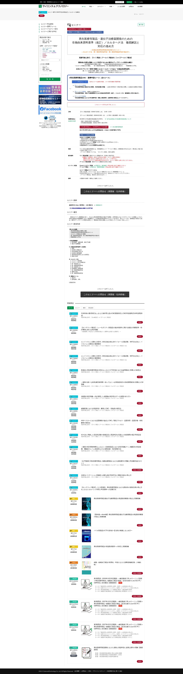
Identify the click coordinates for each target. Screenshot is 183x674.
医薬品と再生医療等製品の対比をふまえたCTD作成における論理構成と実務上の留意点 (111, 370)
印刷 (142, 24)
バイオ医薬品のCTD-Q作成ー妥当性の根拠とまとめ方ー (113, 530)
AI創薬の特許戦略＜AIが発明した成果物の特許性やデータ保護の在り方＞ (106, 396)
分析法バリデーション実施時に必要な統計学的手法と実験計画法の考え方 (106, 475)
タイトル (45, 66)
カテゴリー (100, 6)
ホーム (84, 6)
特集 (111, 6)
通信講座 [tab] (90, 308)
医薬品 (44, 54)
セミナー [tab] (77, 308)
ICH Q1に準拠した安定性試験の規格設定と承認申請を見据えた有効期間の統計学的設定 (111, 435)
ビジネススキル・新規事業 (49, 52)
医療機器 (45, 55)
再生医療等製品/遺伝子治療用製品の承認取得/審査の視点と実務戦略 (117, 498)
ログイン (129, 2)
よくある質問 (121, 6)
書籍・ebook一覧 (47, 41)
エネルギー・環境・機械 (49, 51)
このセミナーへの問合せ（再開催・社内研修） (104, 191)
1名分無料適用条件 (117, 127)
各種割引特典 (72, 121)
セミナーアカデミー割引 (49, 29)
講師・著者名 (46, 69)
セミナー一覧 (46, 39)
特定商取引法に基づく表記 (114, 671)
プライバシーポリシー (99, 671)
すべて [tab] (70, 308)
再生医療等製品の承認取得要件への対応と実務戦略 (111, 546)
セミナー (141, 14)
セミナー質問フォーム (48, 26)
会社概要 (140, 6)
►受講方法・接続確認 (100, 165)
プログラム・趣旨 (47, 70)
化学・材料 (45, 49)
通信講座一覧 (46, 42)
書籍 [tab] (84, 308)
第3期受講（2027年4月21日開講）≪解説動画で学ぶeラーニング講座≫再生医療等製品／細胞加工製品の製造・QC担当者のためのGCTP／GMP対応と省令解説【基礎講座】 (118, 627)
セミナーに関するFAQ (48, 31)
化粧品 (44, 57)
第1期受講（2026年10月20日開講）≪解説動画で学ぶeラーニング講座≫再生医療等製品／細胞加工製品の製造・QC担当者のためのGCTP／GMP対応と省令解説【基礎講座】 (118, 581)
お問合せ (131, 6)
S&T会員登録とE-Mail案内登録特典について (119, 119)
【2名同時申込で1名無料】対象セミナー (79, 29)
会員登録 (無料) (119, 2)
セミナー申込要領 (47, 24)
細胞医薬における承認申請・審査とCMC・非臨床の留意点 (101, 408)
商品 (90, 6)
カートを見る (139, 2)
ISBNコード (46, 67)
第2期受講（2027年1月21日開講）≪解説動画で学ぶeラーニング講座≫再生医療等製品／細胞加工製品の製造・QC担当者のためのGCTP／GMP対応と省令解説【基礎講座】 (118, 604)
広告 (89, 671)
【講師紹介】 (99, 205)
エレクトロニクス (47, 48)
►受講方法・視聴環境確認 (97, 167)
